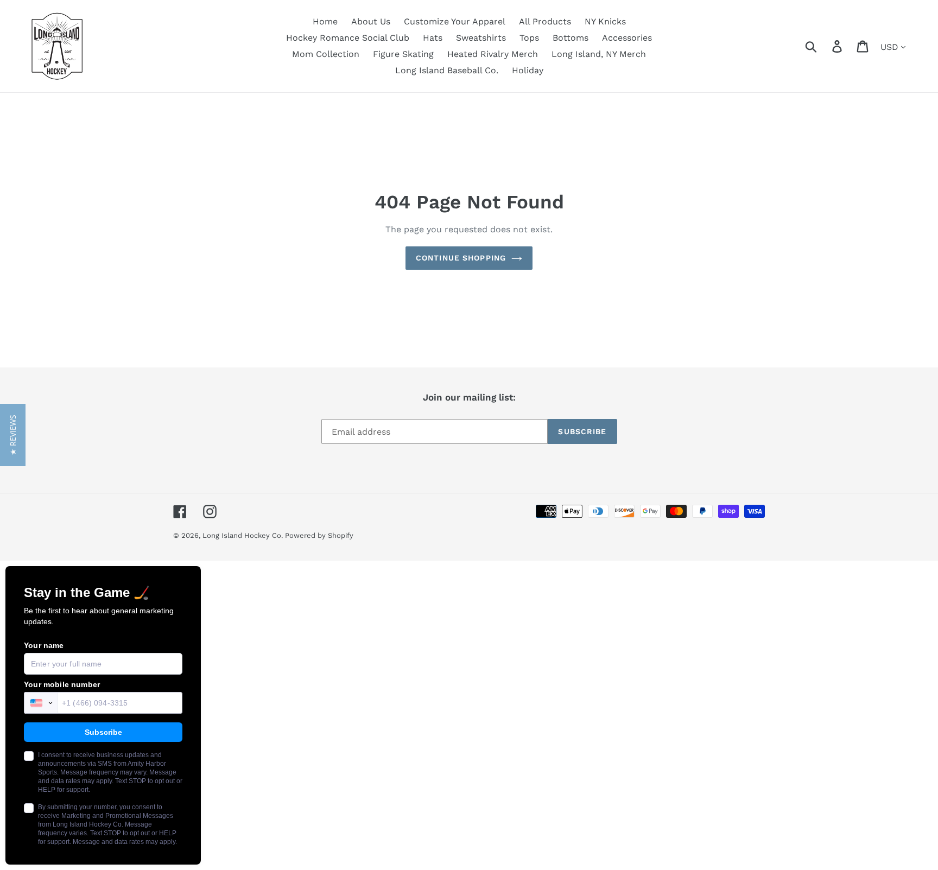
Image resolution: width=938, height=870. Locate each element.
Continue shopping (461, 257)
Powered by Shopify (319, 535)
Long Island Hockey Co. (243, 535)
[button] (13, 435)
